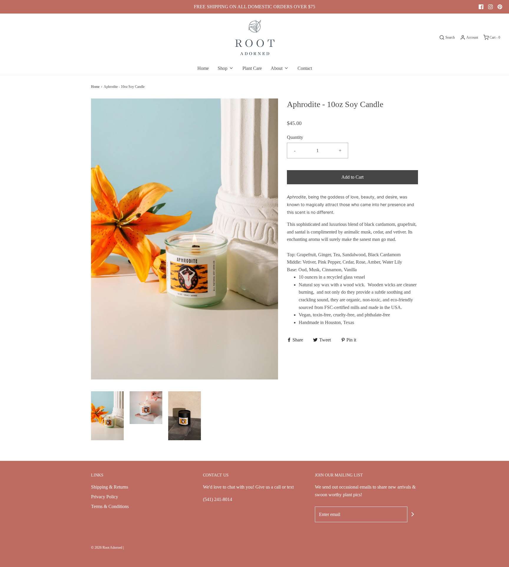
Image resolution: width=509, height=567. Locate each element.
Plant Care (252, 68)
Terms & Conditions (110, 506)
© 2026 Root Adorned (106, 547)
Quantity (295, 137)
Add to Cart (352, 177)
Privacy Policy (104, 496)
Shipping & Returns (109, 486)
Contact (305, 68)
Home (203, 68)
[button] (107, 416)
